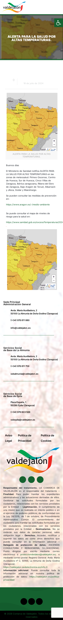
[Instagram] (40, 479)
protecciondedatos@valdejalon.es (38, 554)
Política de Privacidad (24, 438)
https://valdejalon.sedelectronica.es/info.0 (25, 567)
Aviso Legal (8, 438)
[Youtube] (31, 479)
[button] (53, 7)
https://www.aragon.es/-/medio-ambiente (28, 204)
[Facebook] (22, 479)
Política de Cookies (47, 438)
